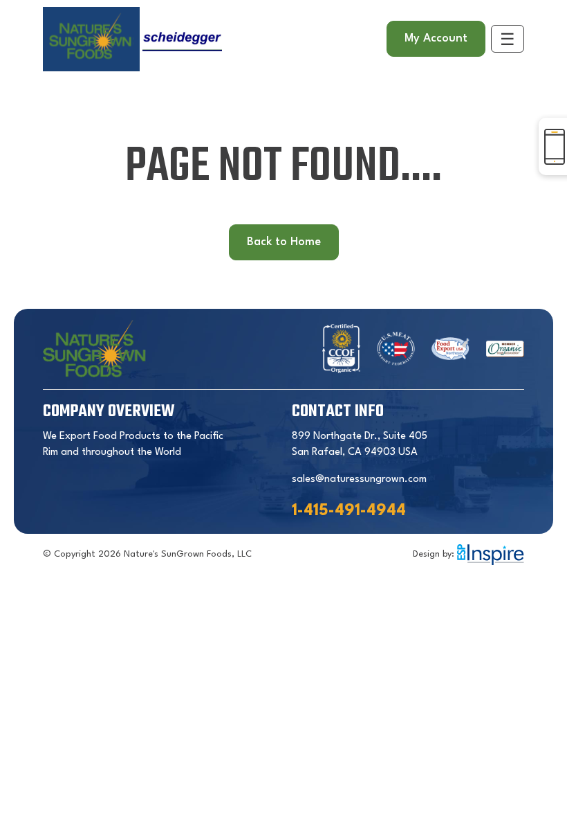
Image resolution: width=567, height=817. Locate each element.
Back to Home (284, 242)
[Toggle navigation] (507, 39)
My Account (436, 38)
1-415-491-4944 (349, 511)
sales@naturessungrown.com (359, 479)
